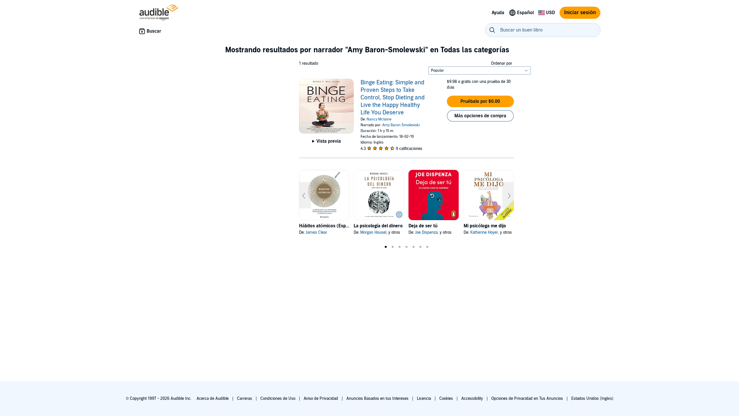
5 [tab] (413, 247)
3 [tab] (399, 247)
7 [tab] (427, 247)
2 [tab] (392, 247)
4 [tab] (406, 247)
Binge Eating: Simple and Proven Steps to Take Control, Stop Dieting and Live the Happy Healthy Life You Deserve (393, 97)
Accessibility (472, 398)
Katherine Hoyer (484, 232)
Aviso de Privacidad (321, 398)
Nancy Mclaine (379, 119)
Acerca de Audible (213, 398)
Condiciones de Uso (277, 398)
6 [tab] (420, 247)
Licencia (424, 398)
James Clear (316, 232)
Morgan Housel (373, 232)
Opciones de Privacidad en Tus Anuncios (527, 398)
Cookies (446, 398)
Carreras (244, 398)
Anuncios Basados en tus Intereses (377, 398)
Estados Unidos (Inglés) (592, 398)
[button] (480, 101)
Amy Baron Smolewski (401, 125)
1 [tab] (386, 247)
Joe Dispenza (426, 232)
